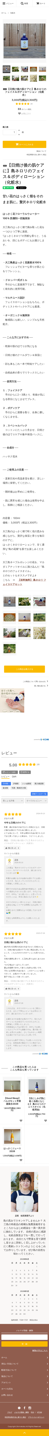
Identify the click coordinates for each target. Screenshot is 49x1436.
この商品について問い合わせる (34, 681)
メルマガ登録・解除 (21, 1412)
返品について (41, 151)
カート (42, 3)
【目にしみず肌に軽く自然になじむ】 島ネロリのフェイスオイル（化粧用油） (37, 1104)
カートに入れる (26, 144)
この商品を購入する (24, 669)
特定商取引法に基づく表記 (36, 155)
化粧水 (12, 13)
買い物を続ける (40, 686)
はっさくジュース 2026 (12, 1150)
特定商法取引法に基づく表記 (15, 1417)
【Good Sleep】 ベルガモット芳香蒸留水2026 (12, 1101)
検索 (26, 3)
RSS (32, 1412)
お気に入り (26, 113)
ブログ (9, 1412)
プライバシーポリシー (36, 1417)
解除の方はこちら (40, 1350)
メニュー (9, 3)
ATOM (39, 1412)
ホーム (3, 13)
